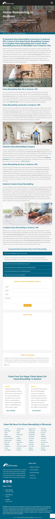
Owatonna (31, 442)
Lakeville (19, 448)
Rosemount (44, 430)
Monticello (31, 436)
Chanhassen (7, 446)
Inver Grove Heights (22, 446)
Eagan (18, 432)
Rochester (43, 428)
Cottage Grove (20, 428)
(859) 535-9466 (14, 102)
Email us (7, 496)
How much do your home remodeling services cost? (17, 263)
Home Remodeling (34, 472)
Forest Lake (19, 442)
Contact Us (32, 475)
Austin (6, 432)
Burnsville (7, 442)
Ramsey (31, 448)
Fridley (18, 444)
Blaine (6, 434)
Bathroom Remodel (34, 467)
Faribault (19, 440)
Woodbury (43, 450)
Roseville (43, 432)
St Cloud (43, 440)
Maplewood (32, 430)
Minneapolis (32, 432)
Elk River (19, 438)
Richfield (31, 450)
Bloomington (8, 436)
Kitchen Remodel (34, 469)
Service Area (33, 478)
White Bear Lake (45, 446)
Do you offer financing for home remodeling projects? (17, 271)
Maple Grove (32, 428)
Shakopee (43, 436)
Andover (9, 33)
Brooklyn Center (9, 438)
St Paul (42, 444)
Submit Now (27, 305)
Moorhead (31, 438)
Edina (18, 436)
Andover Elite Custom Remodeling (25, 517)
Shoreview (43, 438)
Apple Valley (8, 430)
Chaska (6, 448)
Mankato (19, 450)
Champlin (7, 444)
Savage (43, 434)
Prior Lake (31, 446)
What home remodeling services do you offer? (15, 253)
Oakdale (31, 440)
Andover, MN (8, 501)
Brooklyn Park (8, 440)
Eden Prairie (20, 434)
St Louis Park (44, 442)
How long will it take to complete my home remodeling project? (20, 267)
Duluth (18, 430)
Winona (43, 448)
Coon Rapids (8, 450)
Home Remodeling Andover (19, 33)
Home (4, 33)
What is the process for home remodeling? (14, 275)
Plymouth (31, 444)
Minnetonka (32, 434)
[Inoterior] (8, 3)
